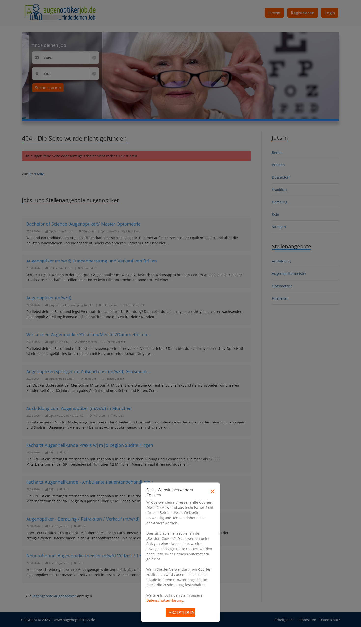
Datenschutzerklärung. (165, 600)
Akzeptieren (182, 612)
